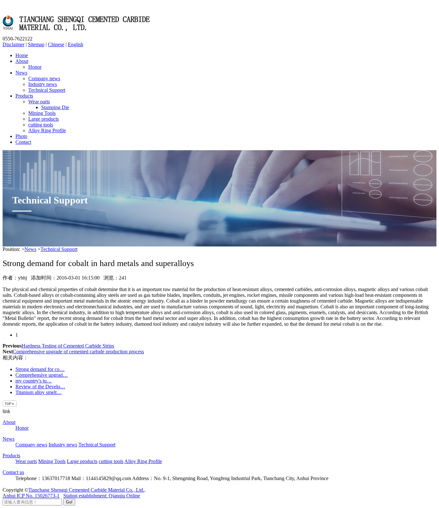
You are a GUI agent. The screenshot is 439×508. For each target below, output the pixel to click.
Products (24, 96)
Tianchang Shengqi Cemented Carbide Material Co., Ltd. (86, 490)
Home (21, 55)
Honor (34, 67)
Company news (44, 78)
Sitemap (36, 44)
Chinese (56, 44)
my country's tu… (33, 380)
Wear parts (39, 101)
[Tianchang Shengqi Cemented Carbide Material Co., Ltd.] (78, 33)
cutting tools (40, 124)
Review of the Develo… (40, 386)
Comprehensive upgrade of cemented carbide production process (78, 351)
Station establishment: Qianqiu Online (101, 495)
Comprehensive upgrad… (41, 375)
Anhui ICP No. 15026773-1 (31, 495)
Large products (43, 119)
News (21, 72)
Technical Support (46, 90)
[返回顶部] (10, 405)
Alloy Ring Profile (47, 130)
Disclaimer (13, 44)
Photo (21, 136)
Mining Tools (42, 113)
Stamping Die (55, 107)
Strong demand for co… (40, 369)
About (21, 61)
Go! (69, 502)
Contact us (13, 472)
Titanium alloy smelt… (38, 392)
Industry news (42, 84)
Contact (23, 142)
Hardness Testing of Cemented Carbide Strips (68, 346)
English (75, 44)
